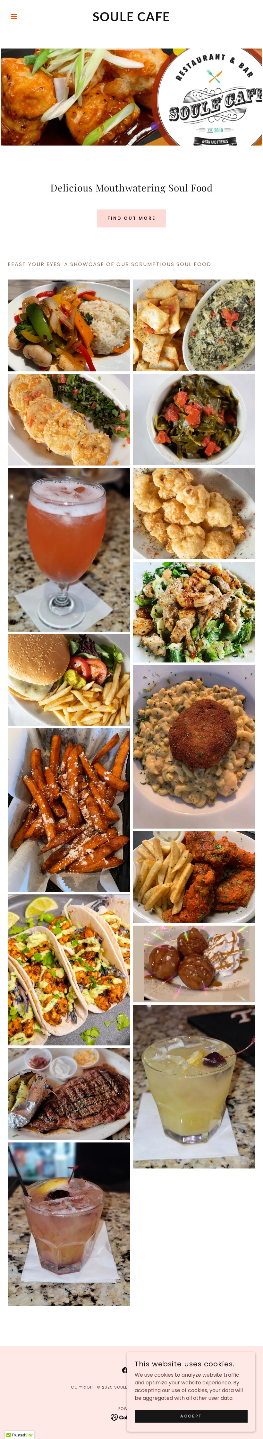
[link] (131, 19)
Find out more (131, 218)
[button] (26, 16)
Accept (191, 1415)
